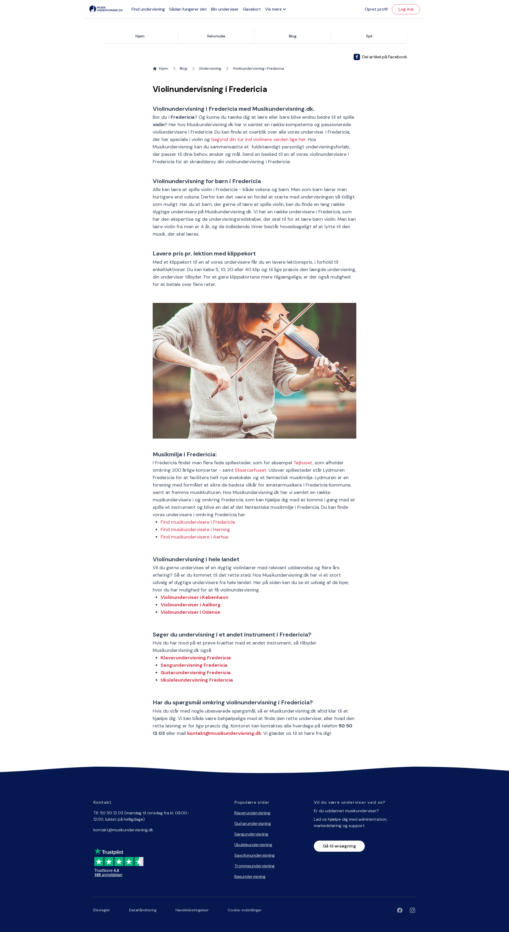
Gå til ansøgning (339, 846)
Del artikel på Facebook (384, 57)
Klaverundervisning (252, 813)
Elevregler (101, 910)
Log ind (405, 9)
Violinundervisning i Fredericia (258, 68)
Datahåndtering (142, 910)
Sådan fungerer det (188, 9)
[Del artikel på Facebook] (357, 57)
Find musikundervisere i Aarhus (195, 537)
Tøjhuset (303, 463)
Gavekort (252, 9)
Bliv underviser (225, 9)
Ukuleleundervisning (253, 844)
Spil (369, 36)
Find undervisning (148, 9)
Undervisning (210, 68)
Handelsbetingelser (192, 910)
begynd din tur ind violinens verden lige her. (258, 139)
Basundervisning (250, 876)
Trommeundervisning (254, 866)
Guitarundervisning (252, 823)
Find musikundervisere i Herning (195, 529)
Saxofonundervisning (254, 855)
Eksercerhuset (250, 470)
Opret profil (376, 9)
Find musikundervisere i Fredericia (198, 522)
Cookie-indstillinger (245, 910)
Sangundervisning (251, 834)
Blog (183, 68)
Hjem (139, 36)
